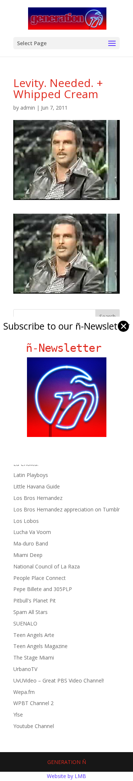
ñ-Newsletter (67, 347)
